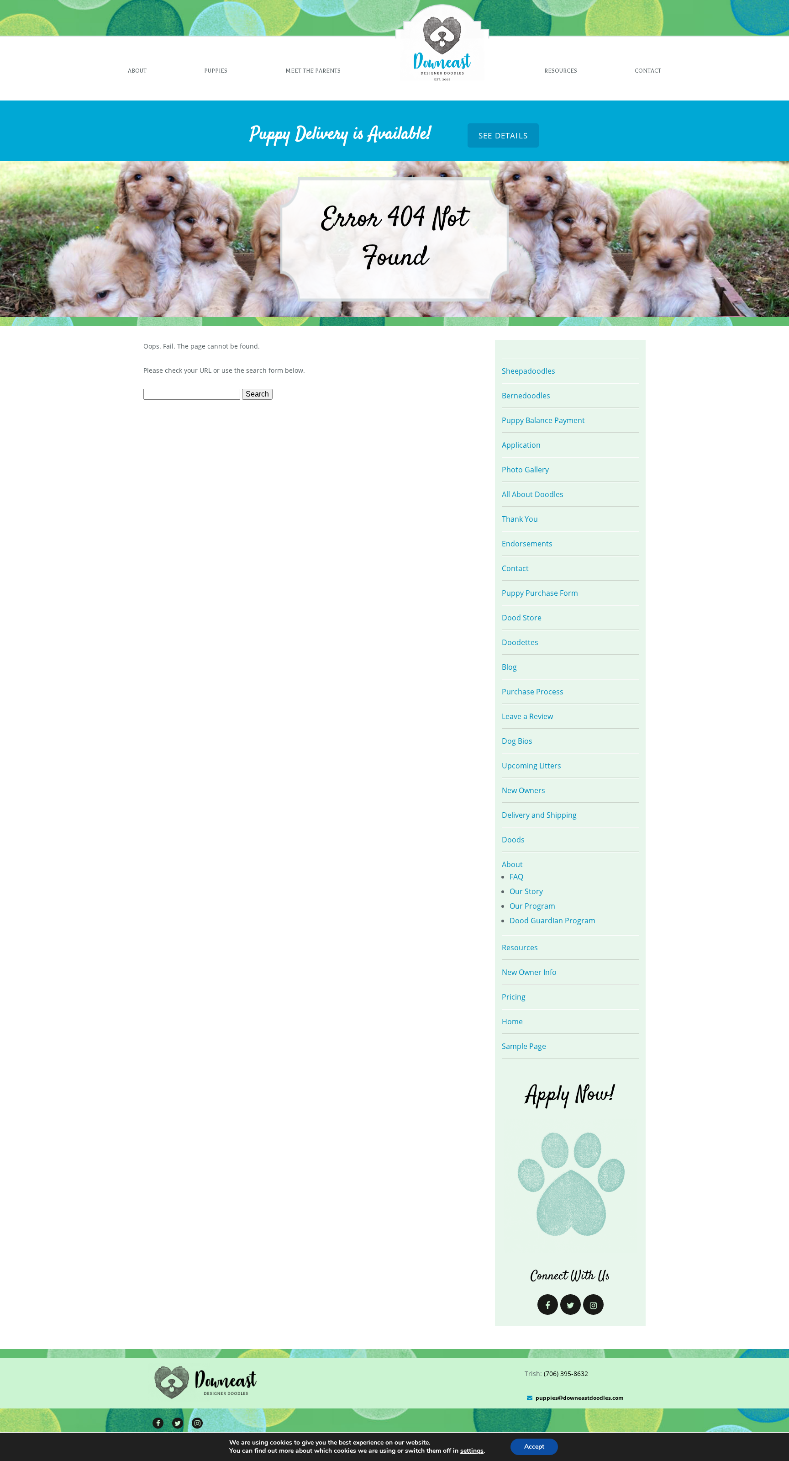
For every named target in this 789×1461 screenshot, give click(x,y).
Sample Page (524, 1046)
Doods (513, 840)
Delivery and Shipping (539, 815)
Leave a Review (527, 716)
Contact (648, 71)
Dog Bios (517, 741)
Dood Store (522, 618)
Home (512, 1021)
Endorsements (527, 544)
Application (521, 445)
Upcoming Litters (531, 766)
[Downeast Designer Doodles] (206, 1399)
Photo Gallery (525, 470)
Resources (560, 71)
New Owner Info (529, 972)
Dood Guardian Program (552, 921)
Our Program (532, 906)
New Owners (523, 790)
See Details (503, 135)
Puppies (215, 71)
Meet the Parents (313, 71)
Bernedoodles (526, 396)
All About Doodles (532, 494)
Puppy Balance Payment (543, 420)
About (137, 71)
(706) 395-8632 (566, 1373)
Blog (509, 667)
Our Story (526, 891)
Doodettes (520, 642)
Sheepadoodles (528, 371)
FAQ (516, 877)
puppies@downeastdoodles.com (580, 1398)
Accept (534, 1446)
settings (472, 1451)
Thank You (520, 519)
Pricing (514, 997)
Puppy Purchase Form (540, 593)
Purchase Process (532, 692)
